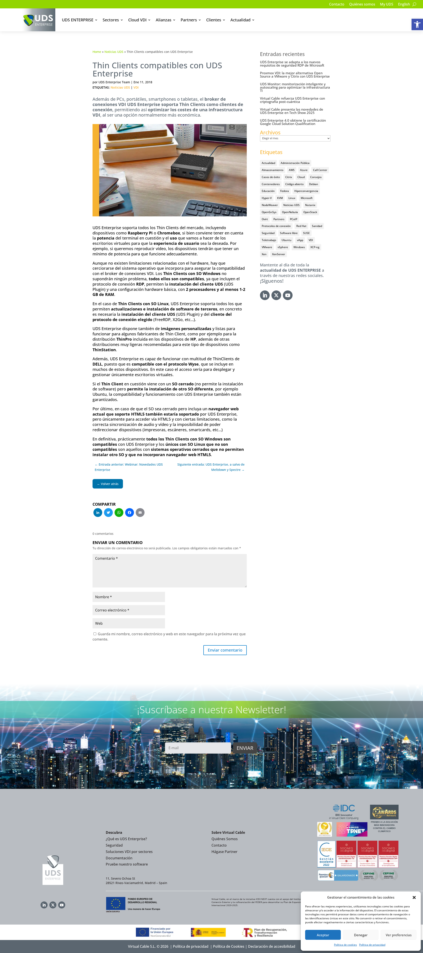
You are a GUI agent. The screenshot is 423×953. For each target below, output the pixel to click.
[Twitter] (108, 513)
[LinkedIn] (98, 513)
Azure (304, 170)
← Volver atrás (108, 484)
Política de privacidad (372, 945)
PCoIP (293, 219)
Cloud (301, 177)
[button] (417, 24)
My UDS (386, 5)
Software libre (289, 233)
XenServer (278, 254)
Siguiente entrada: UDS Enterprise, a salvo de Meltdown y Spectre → (211, 467)
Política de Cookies (228, 946)
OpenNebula (290, 212)
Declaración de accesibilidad (271, 946)
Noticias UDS (113, 52)
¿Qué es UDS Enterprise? (126, 838)
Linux (291, 198)
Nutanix (310, 205)
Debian (313, 184)
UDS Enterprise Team (114, 82)
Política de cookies (345, 945)
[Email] (140, 513)
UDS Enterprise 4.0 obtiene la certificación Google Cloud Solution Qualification (293, 122)
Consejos (316, 177)
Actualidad (240, 19)
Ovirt (265, 219)
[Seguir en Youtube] (288, 295)
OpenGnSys (269, 212)
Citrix (288, 177)
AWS (292, 170)
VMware (267, 247)
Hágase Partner (224, 851)
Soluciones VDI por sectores (129, 851)
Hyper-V (267, 198)
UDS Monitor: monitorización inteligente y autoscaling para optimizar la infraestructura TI (295, 87)
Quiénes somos (362, 5)
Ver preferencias (399, 935)
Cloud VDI (137, 19)
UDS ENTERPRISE (77, 19)
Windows (299, 247)
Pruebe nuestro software (127, 864)
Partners (189, 19)
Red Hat (301, 226)
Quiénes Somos (225, 838)
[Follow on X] (276, 295)
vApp (300, 240)
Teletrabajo (269, 240)
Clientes (213, 19)
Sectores (111, 19)
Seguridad (268, 233)
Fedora (284, 191)
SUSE (306, 233)
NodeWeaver (270, 205)
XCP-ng (314, 247)
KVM (280, 198)
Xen (264, 254)
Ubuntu (286, 240)
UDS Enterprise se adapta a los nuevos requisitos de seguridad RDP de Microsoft (292, 63)
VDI (136, 87)
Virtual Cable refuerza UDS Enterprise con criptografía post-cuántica (292, 100)
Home (97, 52)
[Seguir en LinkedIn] (265, 295)
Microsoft (307, 198)
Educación (268, 191)
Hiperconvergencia (306, 191)
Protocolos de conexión (276, 226)
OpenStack (310, 212)
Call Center (320, 170)
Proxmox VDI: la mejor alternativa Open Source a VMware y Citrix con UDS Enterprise (295, 74)
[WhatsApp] (119, 513)
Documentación (119, 858)
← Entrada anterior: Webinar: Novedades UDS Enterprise (129, 467)
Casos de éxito (271, 177)
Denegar (360, 935)
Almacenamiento (272, 170)
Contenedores (271, 184)
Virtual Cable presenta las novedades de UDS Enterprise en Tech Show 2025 (291, 111)
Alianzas (163, 19)
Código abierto (294, 184)
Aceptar (323, 935)
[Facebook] (129, 513)
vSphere (283, 247)
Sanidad (317, 226)
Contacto (336, 5)
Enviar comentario (225, 650)
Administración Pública (295, 163)
